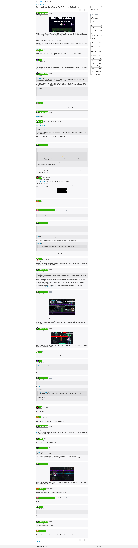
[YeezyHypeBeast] (37, 489)
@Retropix (39, 452)
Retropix (40, 438)
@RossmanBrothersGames (41, 125)
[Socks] (37, 60)
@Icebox (38, 227)
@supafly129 (39, 78)
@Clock (38, 274)
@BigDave (38, 116)
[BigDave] (37, 103)
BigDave (40, 103)
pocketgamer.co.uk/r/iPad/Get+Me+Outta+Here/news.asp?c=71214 (48, 286)
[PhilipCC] (37, 121)
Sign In (96, 1)
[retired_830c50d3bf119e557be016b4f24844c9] (37, 210)
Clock (40, 259)
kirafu (40, 351)
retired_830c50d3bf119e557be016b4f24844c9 (46, 210)
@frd (38, 236)
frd (40, 417)
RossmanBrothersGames (43, 13)
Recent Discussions (94, 18)
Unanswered (96, 20)
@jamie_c (39, 243)
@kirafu (38, 382)
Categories (47, 1)
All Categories (96, 25)
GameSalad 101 (96, 30)
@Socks (38, 88)
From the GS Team (96, 27)
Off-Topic (96, 33)
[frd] (37, 201)
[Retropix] (37, 439)
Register (100, 1)
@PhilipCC (39, 149)
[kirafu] (37, 352)
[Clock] (37, 259)
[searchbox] (96, 7)
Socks (40, 59)
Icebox (40, 177)
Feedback (96, 36)
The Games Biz (96, 32)
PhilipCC (40, 121)
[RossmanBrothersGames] (37, 13)
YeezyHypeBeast (42, 488)
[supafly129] (37, 50)
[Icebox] (37, 177)
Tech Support (97, 38)
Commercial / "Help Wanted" (96, 35)
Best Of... (92, 21)
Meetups (96, 28)
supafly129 (41, 49)
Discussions (52, 1)
